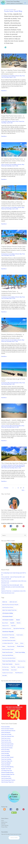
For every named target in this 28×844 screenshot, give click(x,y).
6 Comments (4, 253)
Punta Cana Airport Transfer (8, 649)
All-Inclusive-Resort (7, 616)
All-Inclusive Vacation (7, 619)
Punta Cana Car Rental (6, 734)
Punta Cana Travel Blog (13, 1)
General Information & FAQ (16, 382)
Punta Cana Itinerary (5, 751)
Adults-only (4, 601)
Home (2, 820)
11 (18, 487)
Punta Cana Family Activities (7, 743)
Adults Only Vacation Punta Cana (9, 610)
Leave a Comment (5, 164)
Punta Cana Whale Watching (7, 766)
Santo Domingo (5, 669)
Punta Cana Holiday (20, 652)
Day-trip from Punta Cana (18, 628)
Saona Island (14, 669)
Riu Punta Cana (5, 667)
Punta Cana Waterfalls (6, 763)
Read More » (4, 90)
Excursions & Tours (14, 121)
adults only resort (13, 601)
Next (23, 490)
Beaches (19, 622)
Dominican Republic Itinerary (7, 772)
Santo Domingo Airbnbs (6, 778)
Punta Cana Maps (5, 753)
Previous (5, 487)
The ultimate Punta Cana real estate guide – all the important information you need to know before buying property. (12, 587)
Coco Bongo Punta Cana (6, 770)
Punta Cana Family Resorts (7, 745)
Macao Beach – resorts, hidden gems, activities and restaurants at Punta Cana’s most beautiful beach (13, 422)
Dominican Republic (8, 631)
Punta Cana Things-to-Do (6, 761)
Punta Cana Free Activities (7, 747)
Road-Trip (13, 667)
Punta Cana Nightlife (5, 755)
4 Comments (4, 75)
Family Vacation (19, 634)
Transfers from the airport (7, 672)
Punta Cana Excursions (6, 742)
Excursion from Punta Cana (8, 634)
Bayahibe (12, 622)
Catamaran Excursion (6, 628)
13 (23, 487)
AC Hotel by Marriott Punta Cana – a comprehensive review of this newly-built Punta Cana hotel (13, 160)
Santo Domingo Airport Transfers (8, 780)
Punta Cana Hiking (5, 749)
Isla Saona (12, 637)
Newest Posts (4, 822)
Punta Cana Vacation (7, 664)
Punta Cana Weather (5, 764)
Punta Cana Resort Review (8, 661)
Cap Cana (13, 625)
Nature (3, 646)
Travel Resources (19, 672)
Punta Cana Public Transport (7, 757)
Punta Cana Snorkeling (6, 759)
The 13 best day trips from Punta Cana (14, 463)
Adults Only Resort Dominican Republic (10, 604)
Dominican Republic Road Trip (7, 774)
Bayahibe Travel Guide (6, 768)
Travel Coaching (4, 825)
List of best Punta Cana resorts (8, 640)
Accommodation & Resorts (13, 75)
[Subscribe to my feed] (4, 526)
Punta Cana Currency (6, 738)
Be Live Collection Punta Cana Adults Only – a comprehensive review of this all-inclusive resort (13, 72)
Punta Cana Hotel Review (7, 655)
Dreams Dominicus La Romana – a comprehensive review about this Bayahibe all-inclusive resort (12, 336)
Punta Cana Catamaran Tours (7, 736)
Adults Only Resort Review (7, 607)
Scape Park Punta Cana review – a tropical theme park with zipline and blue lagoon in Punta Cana (13, 117)
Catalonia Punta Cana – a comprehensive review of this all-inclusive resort (12, 293)
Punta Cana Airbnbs (5, 726)
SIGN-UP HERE (14, 837)
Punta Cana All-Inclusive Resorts (8, 730)
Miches (21, 643)
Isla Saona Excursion (5, 776)
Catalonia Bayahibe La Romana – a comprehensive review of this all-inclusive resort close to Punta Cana (13, 203)
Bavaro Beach (5, 622)
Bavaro (18, 619)
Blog (20, 75)
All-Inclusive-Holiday (7, 613)
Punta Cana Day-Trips (6, 740)
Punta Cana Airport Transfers (7, 728)
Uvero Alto (4, 675)
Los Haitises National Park (7, 643)
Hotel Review (5, 637)
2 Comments (4, 297)
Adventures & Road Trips (13, 465)
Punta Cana (20, 646)
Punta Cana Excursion (7, 652)
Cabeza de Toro (5, 625)
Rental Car (17, 664)
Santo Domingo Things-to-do (7, 782)
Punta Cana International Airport (8, 658)
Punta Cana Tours (21, 661)
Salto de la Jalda (21, 667)
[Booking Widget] (14, 691)
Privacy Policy (4, 826)
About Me (3, 823)
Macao (16, 643)
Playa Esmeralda (10, 646)
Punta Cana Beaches (5, 732)
